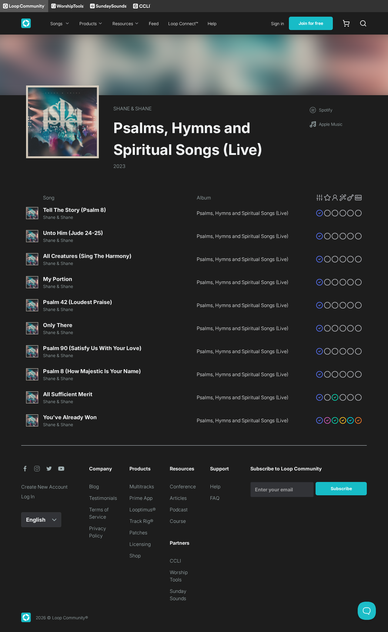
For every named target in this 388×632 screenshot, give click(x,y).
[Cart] (346, 23)
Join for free (311, 23)
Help (212, 23)
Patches (138, 533)
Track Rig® (141, 521)
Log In (28, 496)
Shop (135, 556)
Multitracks (141, 486)
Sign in (277, 23)
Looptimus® (142, 510)
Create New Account (44, 487)
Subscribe (341, 488)
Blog (94, 486)
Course (178, 521)
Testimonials (103, 498)
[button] (339, 197)
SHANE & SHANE (132, 108)
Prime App (140, 498)
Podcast (179, 510)
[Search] (363, 23)
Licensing (140, 544)
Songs (56, 23)
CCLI (175, 561)
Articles (178, 498)
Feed (154, 23)
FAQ (214, 498)
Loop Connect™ (183, 23)
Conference (183, 486)
